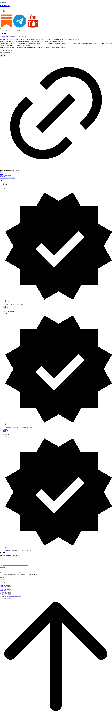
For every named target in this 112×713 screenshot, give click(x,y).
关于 (4, 8)
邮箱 (1, 570)
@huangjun (7, 550)
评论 (1, 565)
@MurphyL (7, 427)
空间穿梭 (19, 596)
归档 (4, 11)
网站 (1, 572)
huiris (6, 191)
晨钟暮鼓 (9, 596)
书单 (4, 10)
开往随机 (15, 596)
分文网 (4, 184)
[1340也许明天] (12, 178)
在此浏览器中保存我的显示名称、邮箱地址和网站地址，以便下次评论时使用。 (20, 574)
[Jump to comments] (26, 36)
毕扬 (12, 596)
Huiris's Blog (6, 5)
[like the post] (2, 55)
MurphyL (4, 307)
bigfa (10, 598)
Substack (4, 12)
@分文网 (7, 304)
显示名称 (2, 567)
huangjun (4, 430)
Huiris (1, 174)
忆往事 (14, 36)
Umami (1, 598)
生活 (1, 171)
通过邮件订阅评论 (5, 577)
